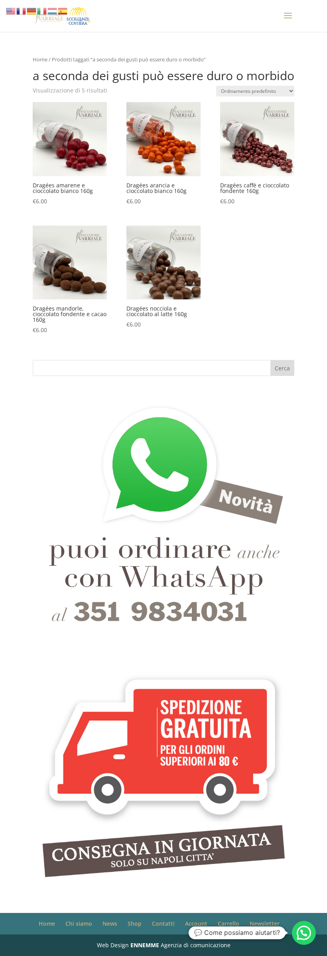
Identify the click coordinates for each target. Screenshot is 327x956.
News (109, 923)
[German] (32, 10)
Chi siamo (78, 923)
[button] (304, 933)
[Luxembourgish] (52, 10)
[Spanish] (63, 10)
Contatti (163, 923)
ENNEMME (144, 945)
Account (196, 923)
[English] (11, 10)
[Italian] (42, 10)
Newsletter (265, 923)
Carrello (228, 923)
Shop (135, 923)
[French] (21, 10)
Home (40, 59)
